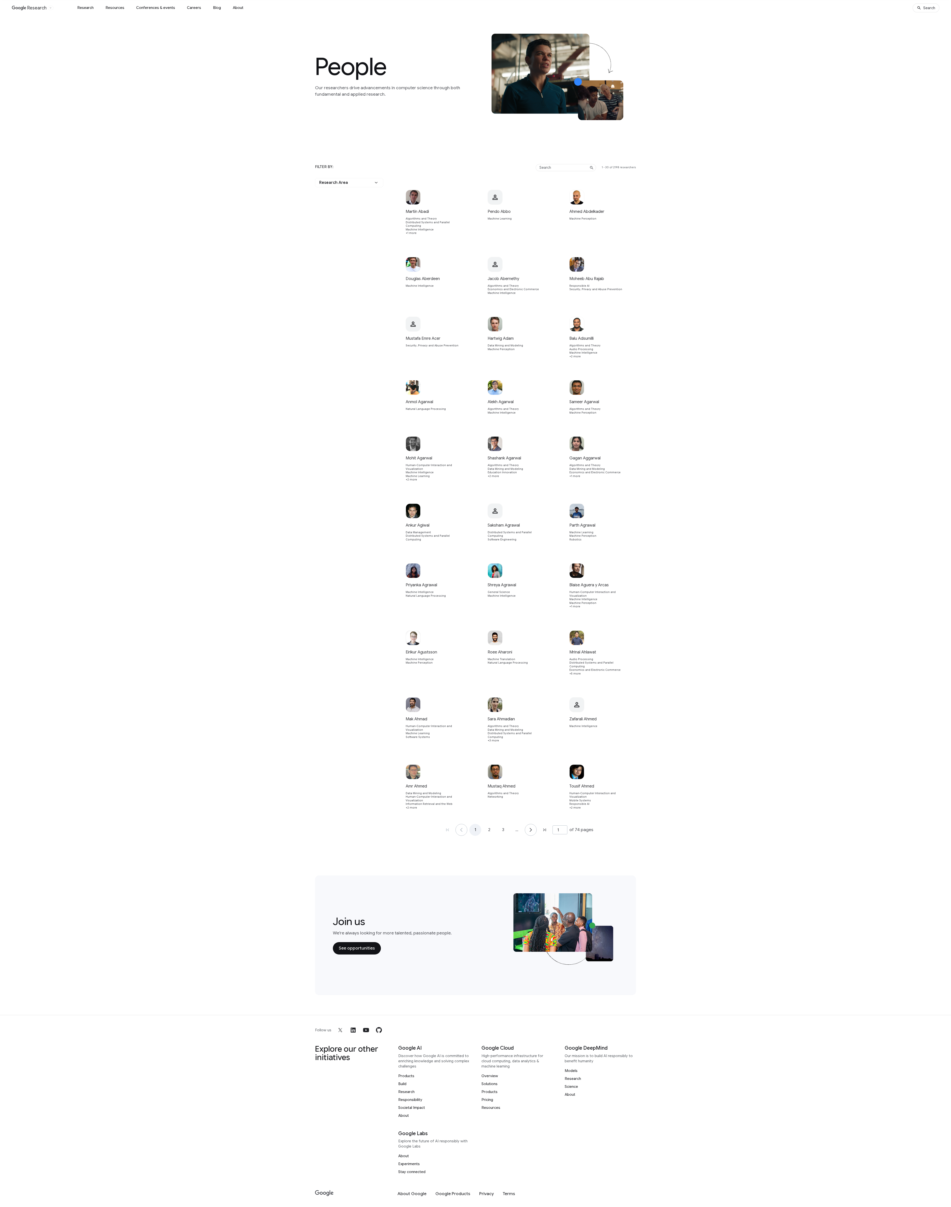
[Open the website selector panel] (50, 8)
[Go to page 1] (461, 830)
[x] (340, 1030)
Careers (194, 7)
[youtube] (366, 1030)
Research (85, 7)
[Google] (324, 1193)
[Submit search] (591, 168)
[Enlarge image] (628, 115)
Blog (217, 7)
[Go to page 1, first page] (447, 830)
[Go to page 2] (531, 830)
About (238, 7)
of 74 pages (581, 829)
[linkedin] (353, 1030)
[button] (349, 182)
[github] (379, 1030)
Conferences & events (155, 7)
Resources (115, 7)
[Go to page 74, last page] (545, 830)
